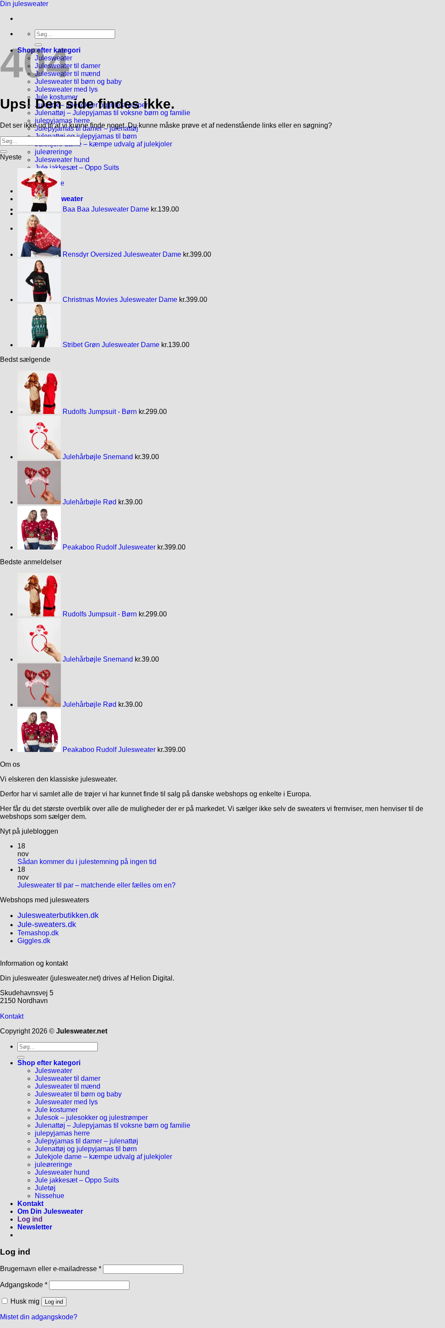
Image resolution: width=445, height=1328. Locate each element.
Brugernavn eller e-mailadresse (50, 1268)
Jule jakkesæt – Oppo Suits (77, 167)
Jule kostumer (56, 1109)
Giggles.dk (33, 940)
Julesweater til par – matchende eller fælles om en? (96, 885)
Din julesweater (24, 3)
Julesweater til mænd (67, 1086)
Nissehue (49, 1195)
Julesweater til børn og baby (78, 81)
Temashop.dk (38, 933)
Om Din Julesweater (50, 1211)
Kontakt (11, 1016)
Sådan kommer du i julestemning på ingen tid (86, 861)
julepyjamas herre (62, 120)
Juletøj (45, 1188)
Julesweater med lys (66, 89)
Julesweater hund (62, 159)
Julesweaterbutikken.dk (58, 915)
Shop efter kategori (48, 1062)
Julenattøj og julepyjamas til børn (86, 136)
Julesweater (53, 1070)
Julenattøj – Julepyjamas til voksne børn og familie (112, 112)
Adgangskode (23, 1284)
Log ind (54, 1301)
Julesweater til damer (67, 1078)
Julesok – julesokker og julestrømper (91, 1117)
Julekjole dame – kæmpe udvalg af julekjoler (103, 144)
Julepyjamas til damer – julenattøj (86, 1141)
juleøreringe (53, 152)
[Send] (3, 151)
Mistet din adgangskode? (38, 1317)
